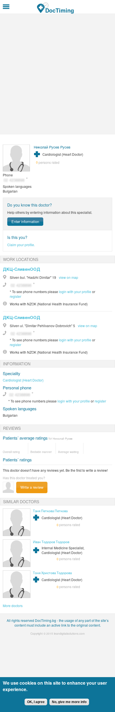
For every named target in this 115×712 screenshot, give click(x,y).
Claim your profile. (21, 244)
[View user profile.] (16, 170)
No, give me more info (69, 702)
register (15, 296)
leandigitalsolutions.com (69, 634)
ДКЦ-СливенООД (21, 269)
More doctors (13, 605)
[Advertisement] (57, 74)
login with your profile (75, 291)
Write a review (31, 487)
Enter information (25, 221)
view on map (68, 277)
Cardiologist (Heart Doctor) (23, 380)
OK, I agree (36, 702)
